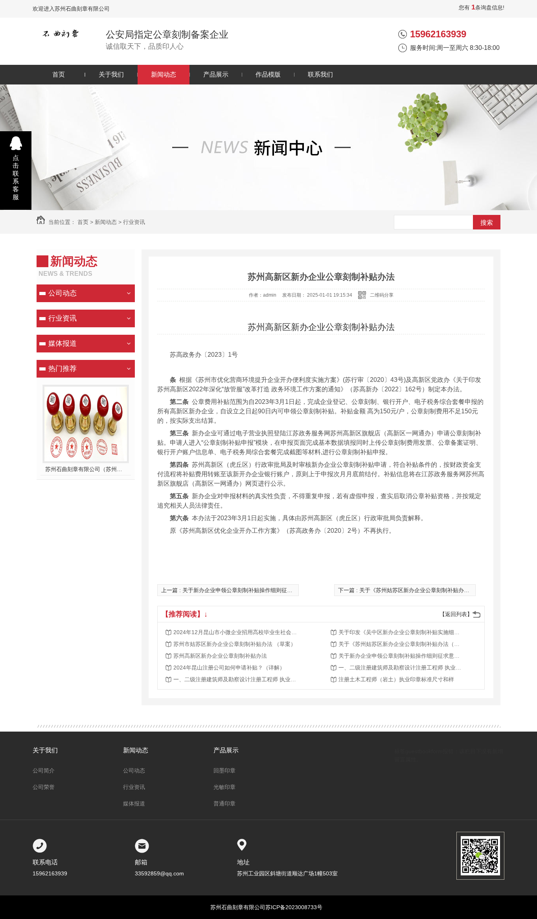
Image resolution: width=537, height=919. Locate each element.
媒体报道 (62, 343)
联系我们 (320, 74)
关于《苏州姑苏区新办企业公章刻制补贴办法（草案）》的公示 (401, 644)
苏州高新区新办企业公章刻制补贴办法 (220, 656)
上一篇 (246, 590)
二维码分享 (382, 295)
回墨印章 (224, 770)
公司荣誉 (44, 787)
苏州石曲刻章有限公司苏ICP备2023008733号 (266, 907)
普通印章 (224, 803)
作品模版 (268, 74)
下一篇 (425, 590)
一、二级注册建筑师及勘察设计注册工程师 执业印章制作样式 (401, 667)
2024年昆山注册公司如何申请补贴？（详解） (229, 667)
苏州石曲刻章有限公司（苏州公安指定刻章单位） (86, 469)
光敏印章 (224, 787)
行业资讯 (134, 222)
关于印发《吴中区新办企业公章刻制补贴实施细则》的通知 (401, 632)
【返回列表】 (456, 614)
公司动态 (62, 293)
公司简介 (44, 770)
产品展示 (215, 74)
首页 (58, 74)
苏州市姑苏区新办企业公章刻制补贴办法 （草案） (234, 644)
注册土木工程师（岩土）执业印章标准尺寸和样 (396, 679)
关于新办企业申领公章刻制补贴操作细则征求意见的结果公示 (401, 656)
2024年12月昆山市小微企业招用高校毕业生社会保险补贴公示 (236, 632)
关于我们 (111, 74)
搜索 (486, 222)
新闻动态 (163, 74)
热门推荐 (62, 368)
